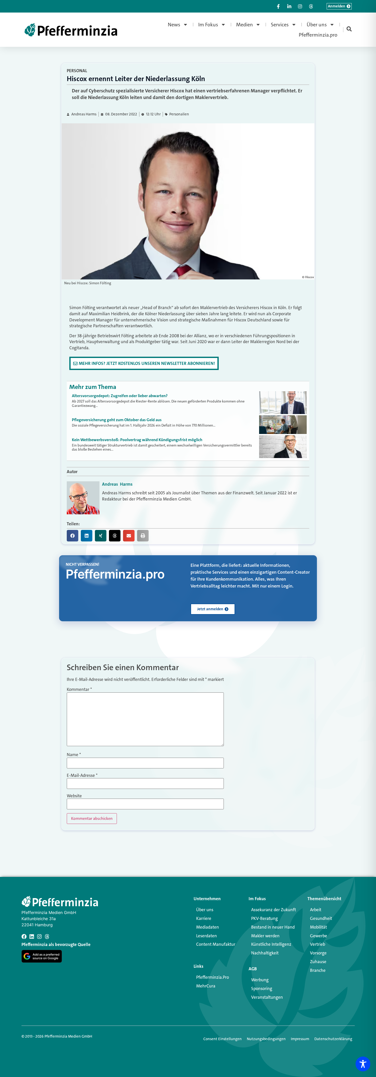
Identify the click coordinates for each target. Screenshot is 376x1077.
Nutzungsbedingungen (266, 1038)
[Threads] (47, 936)
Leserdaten (206, 936)
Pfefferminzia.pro (318, 34)
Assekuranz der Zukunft (273, 909)
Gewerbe (318, 936)
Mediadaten (207, 927)
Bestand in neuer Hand (273, 927)
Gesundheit (321, 918)
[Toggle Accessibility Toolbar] (363, 1064)
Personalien (179, 114)
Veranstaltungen (267, 997)
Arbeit (315, 909)
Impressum (300, 1038)
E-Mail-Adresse (82, 775)
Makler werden (265, 936)
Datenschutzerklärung (333, 1038)
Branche (318, 970)
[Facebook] (24, 936)
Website (74, 796)
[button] (72, 535)
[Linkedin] (31, 936)
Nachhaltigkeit (265, 953)
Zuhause (318, 961)
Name (74, 755)
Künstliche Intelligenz (271, 944)
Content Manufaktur (215, 944)
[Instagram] (39, 936)
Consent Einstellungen (222, 1038)
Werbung (260, 980)
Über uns (317, 24)
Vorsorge (318, 953)
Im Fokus (208, 24)
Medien (244, 24)
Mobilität (318, 927)
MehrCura (205, 986)
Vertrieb (317, 944)
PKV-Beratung (264, 918)
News (174, 24)
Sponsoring (261, 988)
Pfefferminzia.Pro (212, 977)
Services (280, 24)
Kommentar (79, 689)
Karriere (203, 918)
